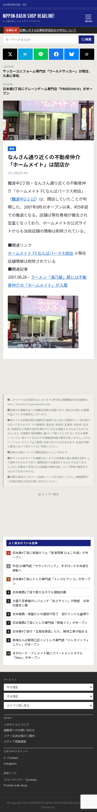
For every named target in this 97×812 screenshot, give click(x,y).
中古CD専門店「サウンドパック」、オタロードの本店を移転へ (50, 568)
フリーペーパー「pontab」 (21, 780)
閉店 (11, 148)
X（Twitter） (12, 758)
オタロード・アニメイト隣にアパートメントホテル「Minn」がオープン (47, 655)
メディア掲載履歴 (15, 741)
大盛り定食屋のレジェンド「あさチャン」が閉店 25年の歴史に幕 (50, 603)
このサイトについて (16, 724)
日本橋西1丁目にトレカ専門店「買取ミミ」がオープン (49, 622)
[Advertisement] (48, 375)
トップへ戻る (50, 494)
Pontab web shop (15, 785)
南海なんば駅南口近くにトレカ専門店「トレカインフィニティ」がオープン (50, 642)
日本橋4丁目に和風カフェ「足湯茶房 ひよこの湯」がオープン (50, 555)
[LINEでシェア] (41, 54)
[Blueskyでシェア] (71, 54)
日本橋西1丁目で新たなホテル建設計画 (39, 592)
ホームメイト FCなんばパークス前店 (40, 253)
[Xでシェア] (10, 54)
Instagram (10, 763)
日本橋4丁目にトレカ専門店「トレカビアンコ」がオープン (51, 581)
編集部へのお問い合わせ (19, 730)
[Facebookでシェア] (56, 54)
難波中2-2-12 (23, 199)
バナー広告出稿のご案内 (19, 736)
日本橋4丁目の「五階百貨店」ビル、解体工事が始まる (50, 631)
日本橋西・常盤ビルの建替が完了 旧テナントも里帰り (50, 614)
